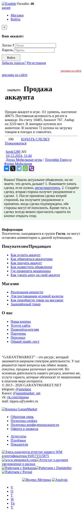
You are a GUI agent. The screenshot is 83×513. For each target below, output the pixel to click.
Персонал (18, 337)
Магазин (17, 15)
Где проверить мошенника (31, 271)
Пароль (7, 50)
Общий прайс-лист (25, 341)
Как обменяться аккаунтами (32, 259)
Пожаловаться (15, 143)
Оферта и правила (24, 429)
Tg (13, 503)
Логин (8, 45)
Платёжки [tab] (18, 440)
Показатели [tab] (19, 444)
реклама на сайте (71, 70)
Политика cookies (24, 421)
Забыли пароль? (14, 63)
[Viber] (31, 168)
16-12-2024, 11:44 (19, 156)
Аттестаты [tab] (18, 436)
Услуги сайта (20, 325)
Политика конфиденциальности (35, 425)
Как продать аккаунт (26, 263)
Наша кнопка (21, 321)
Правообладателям (25, 329)
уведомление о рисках (18, 464)
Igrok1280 (13, 152)
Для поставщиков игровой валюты (37, 296)
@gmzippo (23, 389)
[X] (12, 168)
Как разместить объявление (31, 267)
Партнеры (18, 333)
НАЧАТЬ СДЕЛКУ (35, 139)
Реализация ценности (27, 292)
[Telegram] (19, 168)
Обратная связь (22, 417)
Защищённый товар (26, 304)
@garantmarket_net (26, 393)
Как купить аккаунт (26, 255)
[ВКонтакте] (6, 168)
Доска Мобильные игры (24, 160)
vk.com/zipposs (18, 397)
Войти (15, 19)
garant (6, 8)
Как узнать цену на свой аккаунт (35, 275)
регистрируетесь (47, 188)
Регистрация (36, 63)
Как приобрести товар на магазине (37, 300)
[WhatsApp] (25, 168)
